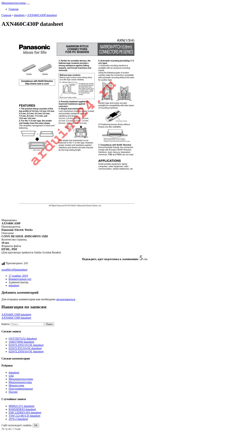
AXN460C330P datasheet (16, 314)
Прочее (13, 391)
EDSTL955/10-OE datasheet (25, 348)
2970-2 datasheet (18, 419)
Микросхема (16, 385)
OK (36, 425)
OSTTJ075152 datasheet (23, 338)
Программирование (21, 388)
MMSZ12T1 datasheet (21, 406)
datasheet (22, 269)
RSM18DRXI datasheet (22, 409)
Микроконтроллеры (13, 2)
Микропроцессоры (20, 382)
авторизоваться (65, 299)
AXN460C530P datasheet (16, 317)
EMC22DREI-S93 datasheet (25, 412)
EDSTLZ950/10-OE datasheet (26, 351)
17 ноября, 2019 (18, 275)
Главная (13, 9)
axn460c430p (9, 269)
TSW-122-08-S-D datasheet (24, 415)
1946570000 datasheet (21, 341)
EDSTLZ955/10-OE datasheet (26, 345)
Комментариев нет (20, 279)
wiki (11, 375)
